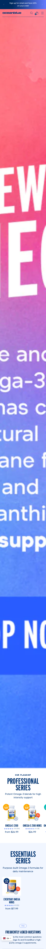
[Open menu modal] (42, 13)
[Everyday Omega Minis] (11, 886)
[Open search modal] (31, 13)
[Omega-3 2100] (11, 812)
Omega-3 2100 (11, 825)
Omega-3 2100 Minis (32, 825)
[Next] (42, 4)
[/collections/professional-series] (23, 388)
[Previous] (4, 4)
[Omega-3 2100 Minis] (32, 812)
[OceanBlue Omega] (11, 13)
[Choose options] (16, 819)
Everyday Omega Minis (12, 900)
